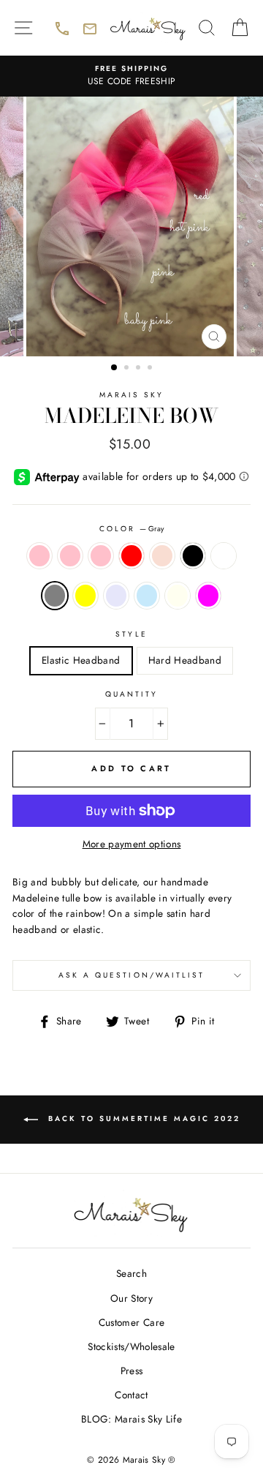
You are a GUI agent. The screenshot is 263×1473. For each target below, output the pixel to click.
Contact (131, 1394)
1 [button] (114, 368)
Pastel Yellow (85, 595)
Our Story (131, 1298)
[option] (131, 76)
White (223, 556)
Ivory (177, 595)
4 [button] (151, 368)
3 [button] (139, 368)
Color (131, 528)
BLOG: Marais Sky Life (131, 1419)
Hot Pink (100, 556)
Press (132, 1370)
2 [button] (128, 368)
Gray (54, 595)
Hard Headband (184, 660)
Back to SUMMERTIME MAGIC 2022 (153, 1128)
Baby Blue (146, 595)
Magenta (208, 595)
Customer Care (131, 1322)
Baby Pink (70, 556)
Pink (39, 556)
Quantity (131, 694)
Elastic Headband (81, 660)
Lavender (116, 595)
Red (131, 556)
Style (131, 634)
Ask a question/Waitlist (154, 980)
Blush (162, 556)
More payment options (132, 843)
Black (192, 556)
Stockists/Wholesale (131, 1346)
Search (131, 1273)
